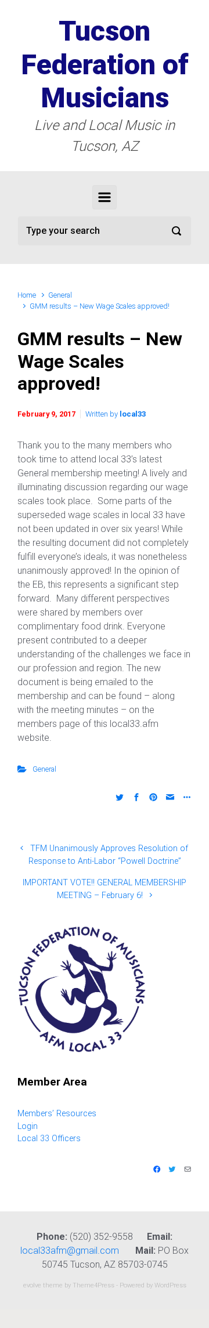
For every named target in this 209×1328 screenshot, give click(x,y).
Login (27, 1126)
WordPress (170, 1285)
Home (26, 295)
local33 (133, 414)
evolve (32, 1285)
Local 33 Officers (49, 1139)
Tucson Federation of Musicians (105, 64)
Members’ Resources (56, 1114)
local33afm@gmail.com (69, 1250)
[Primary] (104, 197)
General (60, 295)
